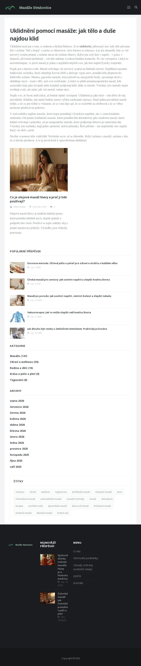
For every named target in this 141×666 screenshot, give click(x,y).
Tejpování (18, 380)
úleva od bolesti (80, 506)
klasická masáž (44, 513)
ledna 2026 (17, 442)
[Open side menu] (128, 7)
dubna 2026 (17, 424)
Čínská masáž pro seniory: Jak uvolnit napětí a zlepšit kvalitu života (68, 279)
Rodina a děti (21, 368)
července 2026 (19, 407)
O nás (77, 551)
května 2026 (18, 419)
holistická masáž (102, 506)
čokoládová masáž (25, 499)
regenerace (61, 492)
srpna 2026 (17, 400)
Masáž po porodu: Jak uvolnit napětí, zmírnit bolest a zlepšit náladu (69, 296)
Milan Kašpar (20, 206)
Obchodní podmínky (85, 558)
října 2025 (16, 460)
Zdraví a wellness (24, 362)
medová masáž (24, 513)
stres (119, 492)
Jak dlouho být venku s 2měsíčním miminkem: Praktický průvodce (67, 328)
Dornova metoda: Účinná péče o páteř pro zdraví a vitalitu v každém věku (72, 263)
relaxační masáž (103, 492)
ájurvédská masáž (57, 506)
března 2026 (18, 431)
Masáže (18, 356)
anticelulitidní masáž (51, 499)
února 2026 (17, 436)
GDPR (77, 576)
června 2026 (17, 412)
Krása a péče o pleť (24, 374)
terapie (19, 506)
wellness (45, 492)
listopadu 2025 (19, 454)
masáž (92, 499)
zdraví (33, 492)
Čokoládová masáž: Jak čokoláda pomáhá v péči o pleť (65, 603)
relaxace (20, 492)
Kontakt (78, 583)
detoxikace (107, 499)
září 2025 (15, 466)
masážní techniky (75, 499)
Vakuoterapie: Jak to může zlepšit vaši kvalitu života (59, 312)
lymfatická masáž (81, 492)
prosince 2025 (19, 448)
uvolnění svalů (35, 506)
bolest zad (62, 513)
